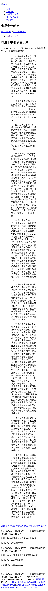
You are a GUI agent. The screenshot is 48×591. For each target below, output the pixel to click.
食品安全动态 (12, 17)
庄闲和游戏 (6, 32)
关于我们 (10, 12)
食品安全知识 (12, 14)
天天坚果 (24, 587)
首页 (8, 9)
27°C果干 (32, 587)
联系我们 (10, 20)
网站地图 (40, 579)
